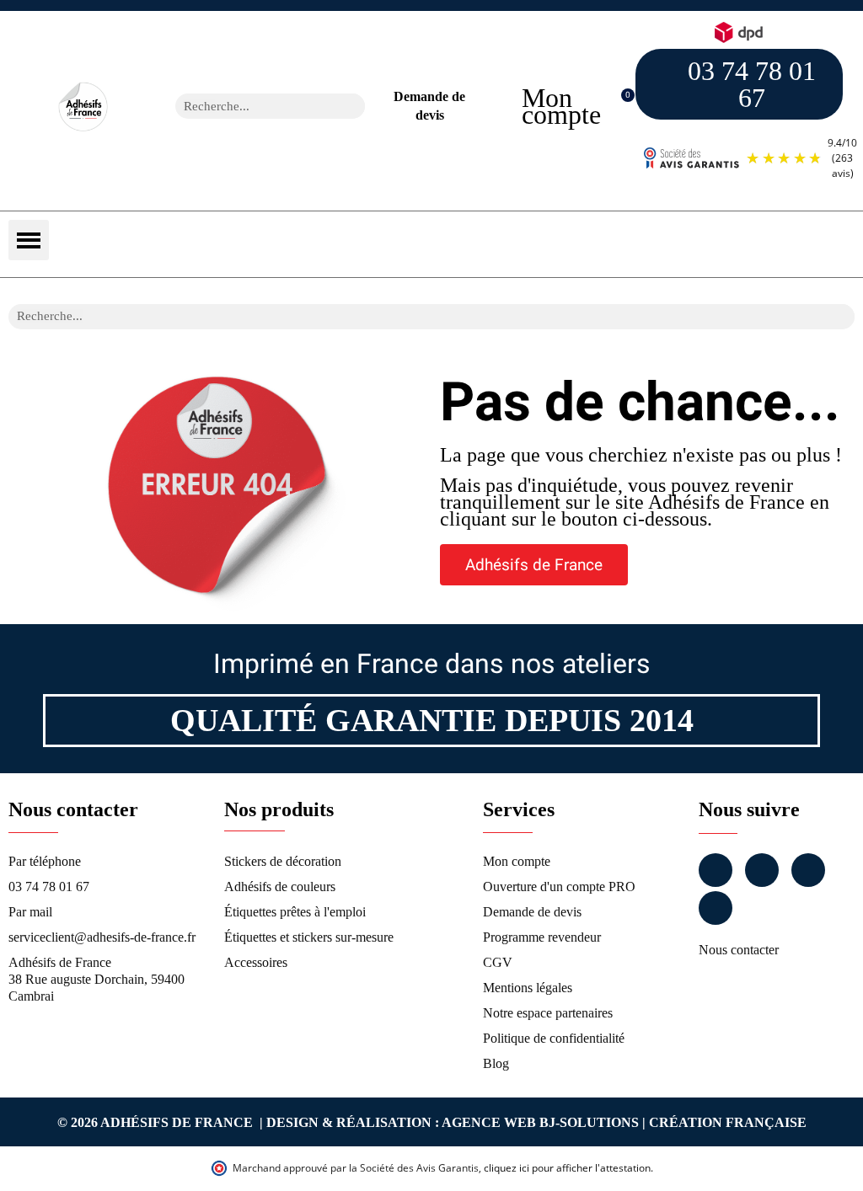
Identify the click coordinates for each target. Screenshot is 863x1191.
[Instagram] (762, 870)
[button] (619, 106)
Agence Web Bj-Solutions (540, 1122)
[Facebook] (715, 870)
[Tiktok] (715, 908)
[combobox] (248, 106)
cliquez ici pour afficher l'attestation (567, 1168)
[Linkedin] (808, 870)
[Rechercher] (352, 106)
